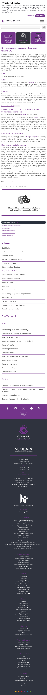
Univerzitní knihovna (23, 556)
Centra (5, 379)
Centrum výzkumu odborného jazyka (15, 399)
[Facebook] (7, 408)
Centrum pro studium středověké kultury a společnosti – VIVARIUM (23, 544)
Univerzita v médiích (23, 682)
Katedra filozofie (8, 345)
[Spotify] (31, 408)
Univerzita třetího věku (23, 666)
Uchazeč (6, 243)
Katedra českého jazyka (11, 337)
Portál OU (23, 601)
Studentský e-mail (23, 603)
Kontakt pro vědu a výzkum (23, 648)
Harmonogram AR (23, 607)
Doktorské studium (9, 263)
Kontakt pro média (23, 676)
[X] (23, 408)
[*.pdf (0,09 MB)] (15, 106)
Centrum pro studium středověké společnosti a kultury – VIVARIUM (22, 390)
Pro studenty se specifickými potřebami (16, 294)
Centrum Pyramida (23, 560)
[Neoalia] (23, 449)
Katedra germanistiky (10, 349)
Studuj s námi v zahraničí (11, 278)
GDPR (23, 656)
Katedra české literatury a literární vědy (16, 333)
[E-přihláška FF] (23, 38)
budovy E (23, 114)
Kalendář (23, 686)
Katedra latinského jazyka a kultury (15, 356)
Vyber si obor (23, 578)
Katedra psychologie (9, 360)
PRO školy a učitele (23, 662)
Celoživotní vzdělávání (10, 301)
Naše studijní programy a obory (14, 252)
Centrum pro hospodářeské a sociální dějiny (23, 542)
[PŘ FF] (8, 38)
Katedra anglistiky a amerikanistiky (15, 330)
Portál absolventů (23, 629)
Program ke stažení (7, 106)
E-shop (23, 660)
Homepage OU (23, 512)
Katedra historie (8, 352)
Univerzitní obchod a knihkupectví (23, 558)
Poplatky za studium (9, 290)
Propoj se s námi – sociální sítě (13, 305)
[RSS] (39, 408)
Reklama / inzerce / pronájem (23, 668)
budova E (31, 82)
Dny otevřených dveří (9, 271)
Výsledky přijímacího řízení (12, 259)
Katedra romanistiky (9, 364)
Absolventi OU (7, 297)
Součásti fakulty (8, 282)
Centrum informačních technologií (23, 564)
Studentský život (23, 591)
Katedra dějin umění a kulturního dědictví (17, 341)
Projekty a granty (23, 644)
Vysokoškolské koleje (23, 562)
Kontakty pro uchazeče (7, 235)
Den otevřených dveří (23, 589)
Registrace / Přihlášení (23, 630)
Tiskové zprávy (23, 678)
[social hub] (23, 414)
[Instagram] (15, 408)
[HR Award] (23, 500)
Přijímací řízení (6, 228)
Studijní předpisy (23, 616)
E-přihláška (6, 248)
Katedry (5, 323)
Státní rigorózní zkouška (11, 267)
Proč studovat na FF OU (23, 587)
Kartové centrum (23, 566)
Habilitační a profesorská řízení (23, 646)
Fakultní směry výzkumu (23, 643)
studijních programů (31, 136)
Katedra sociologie (9, 371)
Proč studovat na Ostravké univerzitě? (11, 225)
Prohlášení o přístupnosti (23, 658)
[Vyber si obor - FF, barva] (38, 38)
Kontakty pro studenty (23, 620)
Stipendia (5, 286)
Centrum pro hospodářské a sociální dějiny (18, 385)
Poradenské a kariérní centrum (13, 275)
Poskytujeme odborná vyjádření (24, 680)
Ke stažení (23, 684)
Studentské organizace (23, 618)
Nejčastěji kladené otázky (8, 230)
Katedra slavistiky (8, 368)
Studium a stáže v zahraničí (23, 609)
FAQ (23, 632)
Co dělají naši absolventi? (8, 233)
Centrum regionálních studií (12, 395)
